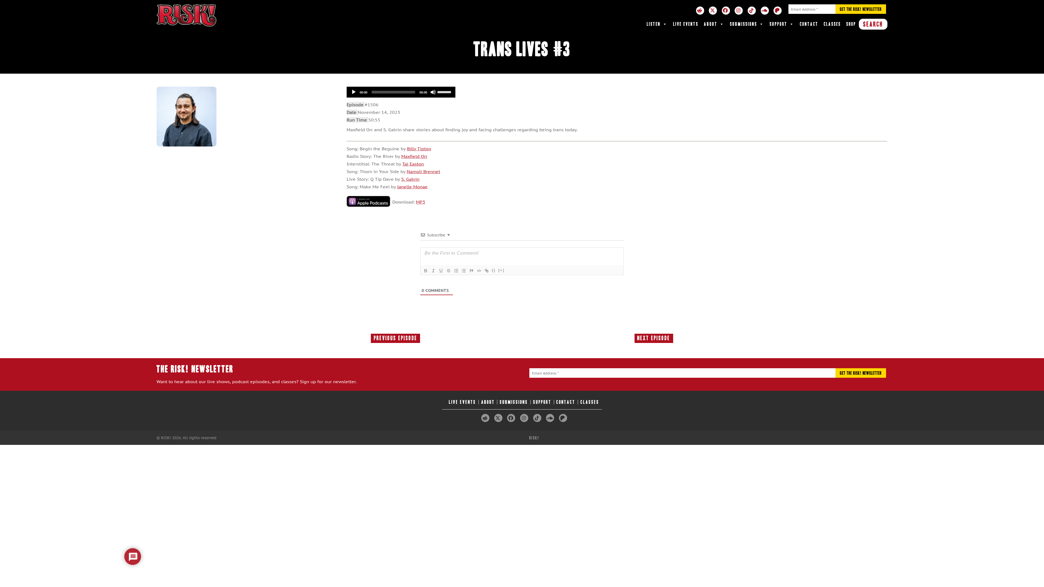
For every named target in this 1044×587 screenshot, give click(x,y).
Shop (851, 24)
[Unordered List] (464, 270)
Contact (809, 24)
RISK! (534, 438)
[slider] (445, 91)
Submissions (743, 24)
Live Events (685, 24)
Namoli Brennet (423, 171)
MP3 (420, 202)
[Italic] (433, 270)
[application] (401, 92)
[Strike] (448, 270)
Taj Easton (413, 164)
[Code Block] (479, 270)
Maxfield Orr (414, 156)
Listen (654, 24)
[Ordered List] (456, 270)
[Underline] (441, 270)
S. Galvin (410, 179)
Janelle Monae (412, 186)
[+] (501, 270)
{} (494, 270)
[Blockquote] (471, 270)
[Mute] (433, 92)
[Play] (353, 92)
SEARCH (873, 24)
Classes (832, 24)
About (710, 24)
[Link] (486, 270)
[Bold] (426, 270)
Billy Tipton (419, 148)
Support (778, 24)
